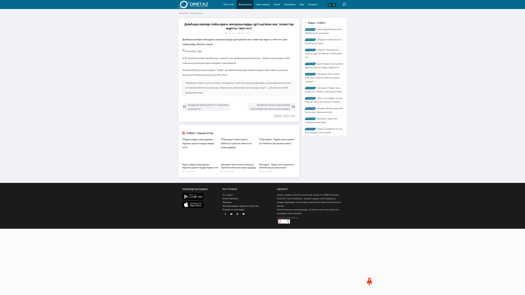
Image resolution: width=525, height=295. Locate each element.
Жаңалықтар (245, 4)
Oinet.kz (294, 218)
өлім (293, 116)
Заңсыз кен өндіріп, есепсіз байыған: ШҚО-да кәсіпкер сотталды (324, 100)
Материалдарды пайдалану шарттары (241, 206)
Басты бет (229, 4)
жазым (286, 116)
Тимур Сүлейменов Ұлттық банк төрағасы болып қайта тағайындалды (323, 132)
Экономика (289, 4)
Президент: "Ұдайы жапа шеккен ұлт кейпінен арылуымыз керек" (323, 90)
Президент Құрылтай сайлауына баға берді (321, 120)
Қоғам (277, 4)
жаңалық (277, 116)
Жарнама (227, 202)
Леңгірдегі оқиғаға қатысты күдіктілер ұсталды (323, 41)
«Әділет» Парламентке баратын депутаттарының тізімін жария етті (323, 53)
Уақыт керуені (263, 4)
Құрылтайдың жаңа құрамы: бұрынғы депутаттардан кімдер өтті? (324, 66)
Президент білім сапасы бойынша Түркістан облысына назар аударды (322, 77)
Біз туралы (228, 195)
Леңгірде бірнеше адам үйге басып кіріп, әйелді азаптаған (324, 110)
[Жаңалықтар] (195, 4)
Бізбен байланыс (231, 198)
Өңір (301, 4)
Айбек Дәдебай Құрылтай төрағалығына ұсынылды (323, 31)
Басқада (312, 4)
